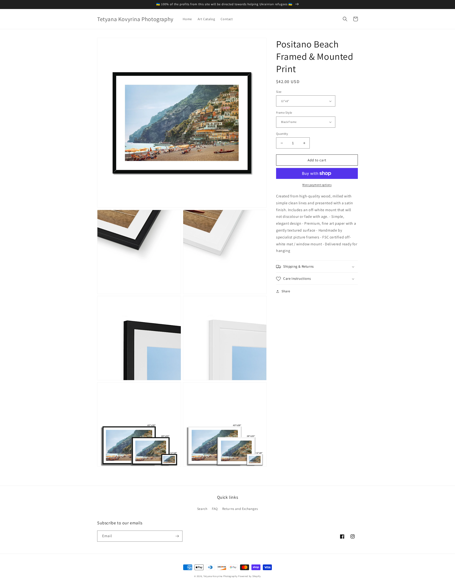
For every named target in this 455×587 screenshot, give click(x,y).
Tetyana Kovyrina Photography (220, 576)
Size (279, 92)
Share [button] (286, 291)
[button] (345, 19)
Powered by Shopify (249, 576)
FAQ (215, 509)
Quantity (282, 134)
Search (202, 509)
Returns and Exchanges (240, 509)
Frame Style (284, 113)
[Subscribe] (177, 536)
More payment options (317, 184)
